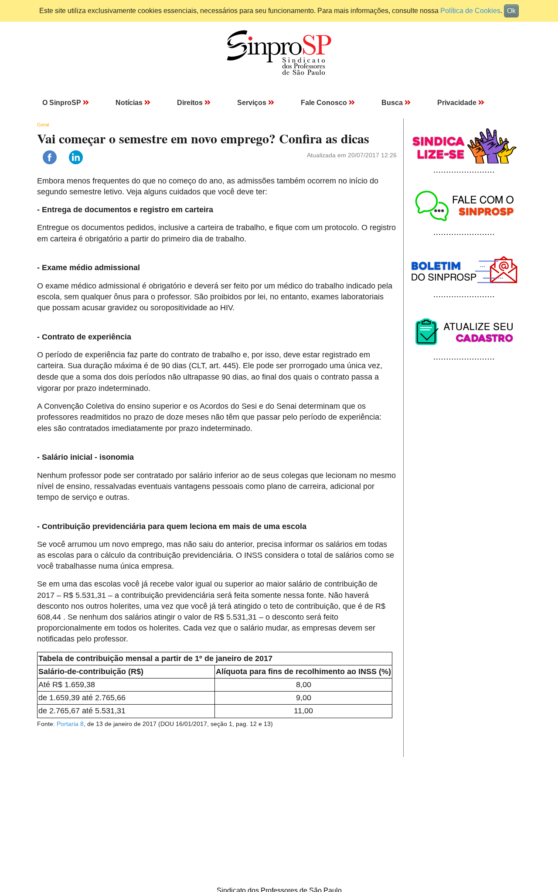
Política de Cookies (470, 10)
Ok (511, 10)
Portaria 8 (70, 723)
